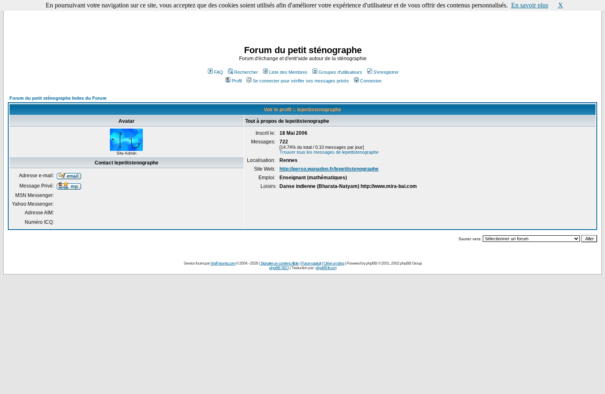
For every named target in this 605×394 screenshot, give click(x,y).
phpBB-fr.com (326, 267)
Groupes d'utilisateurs (340, 72)
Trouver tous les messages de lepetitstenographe (329, 152)
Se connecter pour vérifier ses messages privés (301, 80)
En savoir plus (529, 5)
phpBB (371, 263)
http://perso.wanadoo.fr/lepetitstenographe (329, 169)
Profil (237, 80)
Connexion (371, 80)
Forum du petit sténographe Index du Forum (58, 98)
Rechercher (246, 72)
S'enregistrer (386, 72)
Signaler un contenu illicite (280, 263)
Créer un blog (333, 263)
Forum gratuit (311, 263)
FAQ (218, 72)
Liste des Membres (288, 72)
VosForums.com (223, 263)
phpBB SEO (279, 267)
